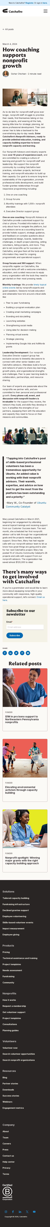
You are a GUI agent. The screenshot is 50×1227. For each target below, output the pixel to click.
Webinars (7, 1101)
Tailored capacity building (16, 898)
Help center (9, 1162)
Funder (8, 712)
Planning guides (11, 1030)
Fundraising (8, 976)
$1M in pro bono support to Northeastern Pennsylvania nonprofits (22, 719)
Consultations (10, 1024)
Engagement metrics (13, 1108)
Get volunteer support (14, 1012)
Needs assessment (12, 970)
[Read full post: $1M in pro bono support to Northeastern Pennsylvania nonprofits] (25, 687)
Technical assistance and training (20, 958)
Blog (5, 1077)
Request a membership (14, 1006)
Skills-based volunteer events (18, 922)
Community (8, 982)
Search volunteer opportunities (19, 1054)
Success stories (11, 1095)
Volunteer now (10, 1048)
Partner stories (10, 1083)
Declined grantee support (16, 910)
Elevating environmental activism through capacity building (21, 790)
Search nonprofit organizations (19, 1060)
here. (45, 3)
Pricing (6, 952)
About (6, 1131)
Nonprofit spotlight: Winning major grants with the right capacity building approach (22, 860)
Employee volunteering (14, 916)
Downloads (8, 1089)
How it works (9, 1000)
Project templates (12, 964)
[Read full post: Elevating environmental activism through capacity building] (25, 758)
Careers (7, 1143)
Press (5, 1149)
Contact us (8, 1155)
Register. (30, 3)
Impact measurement (13, 928)
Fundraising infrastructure (16, 904)
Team (5, 1137)
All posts (9, 29)
